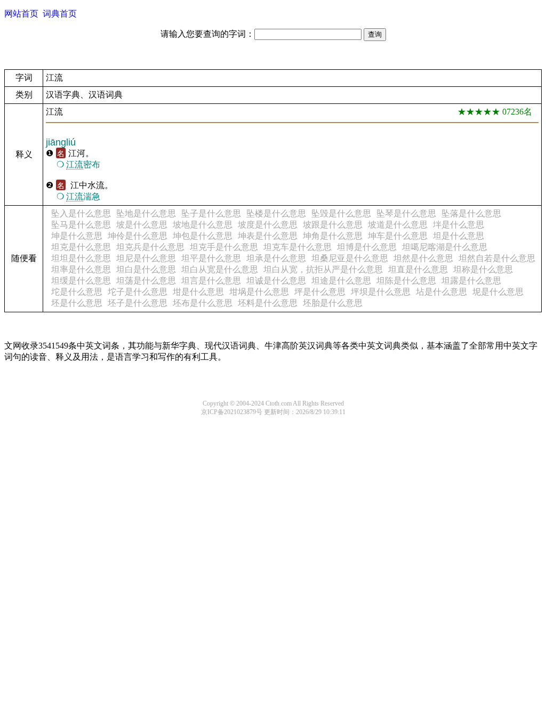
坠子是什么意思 (211, 213)
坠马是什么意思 (81, 224)
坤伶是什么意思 (137, 235)
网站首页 (21, 13)
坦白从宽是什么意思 (219, 269)
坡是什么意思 (141, 224)
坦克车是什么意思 (297, 247)
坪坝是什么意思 (381, 291)
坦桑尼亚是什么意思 (349, 258)
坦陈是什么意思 (406, 280)
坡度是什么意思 (268, 224)
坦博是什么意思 (367, 247)
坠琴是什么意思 (406, 213)
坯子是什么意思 (137, 303)
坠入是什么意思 (81, 213)
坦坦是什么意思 (81, 258)
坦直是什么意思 (418, 269)
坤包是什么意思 (202, 235)
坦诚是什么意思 (276, 280)
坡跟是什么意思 (333, 224)
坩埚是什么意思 (259, 291)
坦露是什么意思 (471, 280)
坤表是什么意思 (268, 235)
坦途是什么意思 (341, 280)
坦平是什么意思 (211, 258)
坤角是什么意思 (333, 235)
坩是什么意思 (198, 291)
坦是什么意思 (458, 235)
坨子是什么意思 (137, 291)
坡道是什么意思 (398, 224)
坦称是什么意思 (483, 269)
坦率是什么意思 (81, 269)
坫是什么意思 (441, 291)
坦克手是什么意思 (224, 247)
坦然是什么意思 (423, 258)
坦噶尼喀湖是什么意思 (444, 247)
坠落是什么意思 (471, 213)
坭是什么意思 (498, 291)
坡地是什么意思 (202, 224)
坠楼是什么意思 (276, 213)
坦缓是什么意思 (81, 280)
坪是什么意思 (320, 291)
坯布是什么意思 (202, 303)
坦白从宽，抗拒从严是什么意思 (323, 269)
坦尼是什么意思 (146, 258)
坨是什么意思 (76, 291)
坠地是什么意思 (146, 213)
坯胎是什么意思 (333, 303)
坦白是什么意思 (146, 269)
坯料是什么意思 (268, 303)
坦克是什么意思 (81, 247)
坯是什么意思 (76, 303)
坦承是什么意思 (276, 258)
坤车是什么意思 (398, 235)
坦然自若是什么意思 (497, 258)
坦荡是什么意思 (146, 280)
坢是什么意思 (458, 224)
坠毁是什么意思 (341, 213)
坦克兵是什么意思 (150, 247)
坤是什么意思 (76, 235)
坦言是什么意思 (211, 280)
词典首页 (60, 13)
